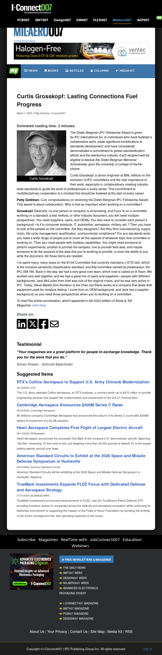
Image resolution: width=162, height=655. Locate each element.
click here (39, 305)
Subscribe (26, 540)
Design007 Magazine (78, 618)
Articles (77, 70)
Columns (101, 70)
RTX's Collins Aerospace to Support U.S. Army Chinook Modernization (83, 382)
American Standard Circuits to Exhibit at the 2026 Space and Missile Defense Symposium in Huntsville (81, 458)
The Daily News (74, 568)
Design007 (62, 20)
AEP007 (143, 20)
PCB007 (23, 20)
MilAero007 (122, 20)
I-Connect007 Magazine (80, 603)
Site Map (97, 631)
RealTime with (74, 540)
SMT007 (41, 20)
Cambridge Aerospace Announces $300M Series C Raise (70, 405)
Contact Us (79, 631)
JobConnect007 (105, 540)
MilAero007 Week (76, 583)
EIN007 (82, 20)
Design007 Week (75, 578)
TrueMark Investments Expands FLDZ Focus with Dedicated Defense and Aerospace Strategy (81, 487)
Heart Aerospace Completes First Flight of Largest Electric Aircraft (80, 427)
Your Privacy (57, 631)
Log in (147, 648)
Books (53, 70)
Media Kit (114, 631)
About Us (37, 631)
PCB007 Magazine (76, 613)
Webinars (80, 546)
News (33, 70)
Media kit (127, 70)
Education (132, 540)
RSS (129, 631)
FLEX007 (100, 20)
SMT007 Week (72, 573)
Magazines (48, 540)
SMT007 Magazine (76, 608)
